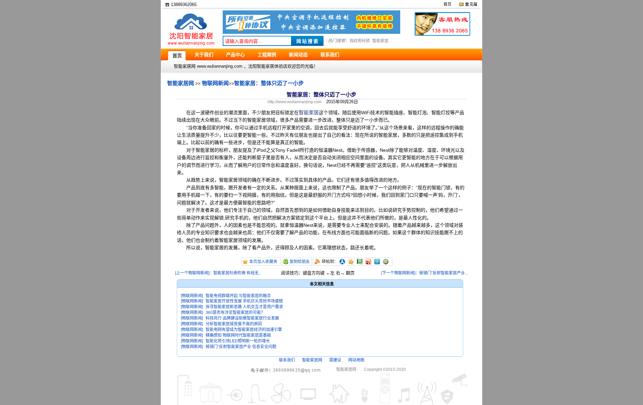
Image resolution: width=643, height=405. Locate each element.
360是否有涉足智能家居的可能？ (235, 312)
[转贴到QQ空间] (385, 261)
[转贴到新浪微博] (368, 261)
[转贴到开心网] (351, 261)
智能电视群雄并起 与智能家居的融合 (238, 295)
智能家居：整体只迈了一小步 (269, 83)
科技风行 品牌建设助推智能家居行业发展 (242, 318)
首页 (447, 4)
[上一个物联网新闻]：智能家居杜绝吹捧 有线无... (218, 273)
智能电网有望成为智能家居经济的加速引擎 (244, 329)
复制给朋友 (300, 261)
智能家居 (380, 41)
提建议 (335, 360)
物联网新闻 (215, 83)
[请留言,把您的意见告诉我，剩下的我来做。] (468, 4)
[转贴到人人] (342, 261)
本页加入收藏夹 (263, 261)
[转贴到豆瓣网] (359, 261)
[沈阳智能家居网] (190, 45)
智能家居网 (180, 83)
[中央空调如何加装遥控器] (311, 32)
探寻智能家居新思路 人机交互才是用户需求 (244, 307)
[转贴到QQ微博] (377, 261)
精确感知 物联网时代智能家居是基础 (238, 335)
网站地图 (356, 360)
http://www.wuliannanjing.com (295, 101)
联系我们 (287, 360)
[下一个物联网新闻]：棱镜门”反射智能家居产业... (424, 273)
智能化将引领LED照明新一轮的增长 (238, 341)
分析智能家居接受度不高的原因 (234, 324)
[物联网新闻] (192, 295)
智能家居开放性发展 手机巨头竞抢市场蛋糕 (244, 301)
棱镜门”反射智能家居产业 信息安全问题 (241, 346)
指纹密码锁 (360, 41)
